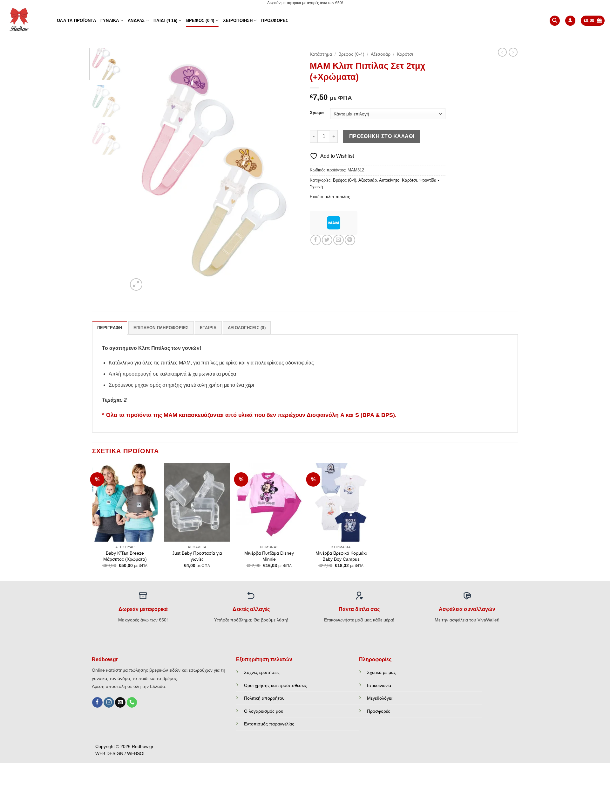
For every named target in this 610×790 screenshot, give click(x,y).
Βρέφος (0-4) (200, 20)
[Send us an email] (120, 702)
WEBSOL (136, 753)
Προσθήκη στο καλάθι (381, 136)
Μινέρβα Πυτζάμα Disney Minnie (269, 556)
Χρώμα (317, 113)
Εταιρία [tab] (208, 327)
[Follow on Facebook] (97, 702)
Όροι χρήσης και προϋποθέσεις (275, 685)
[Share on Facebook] (315, 240)
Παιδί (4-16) (165, 20)
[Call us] (132, 702)
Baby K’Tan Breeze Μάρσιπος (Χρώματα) (125, 556)
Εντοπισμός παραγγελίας (269, 723)
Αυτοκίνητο (389, 180)
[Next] (289, 169)
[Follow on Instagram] (109, 702)
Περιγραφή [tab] (109, 327)
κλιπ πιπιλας (338, 196)
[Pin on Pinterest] (350, 240)
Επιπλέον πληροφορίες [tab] (161, 327)
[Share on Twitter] (327, 240)
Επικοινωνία (379, 685)
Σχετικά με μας (381, 672)
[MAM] (333, 223)
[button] (570, 21)
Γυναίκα (109, 20)
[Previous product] (513, 52)
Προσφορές (274, 20)
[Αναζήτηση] (555, 21)
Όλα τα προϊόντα (76, 20)
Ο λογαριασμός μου (263, 711)
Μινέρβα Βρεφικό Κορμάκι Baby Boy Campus (341, 556)
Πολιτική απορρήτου (264, 698)
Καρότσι (405, 54)
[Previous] (139, 169)
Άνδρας (136, 20)
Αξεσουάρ (380, 54)
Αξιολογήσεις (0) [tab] (247, 327)
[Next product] (502, 52)
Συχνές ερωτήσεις (262, 672)
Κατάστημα (321, 54)
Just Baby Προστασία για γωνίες (197, 556)
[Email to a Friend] (338, 240)
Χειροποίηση (238, 20)
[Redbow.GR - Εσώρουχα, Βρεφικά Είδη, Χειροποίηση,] (26, 20)
